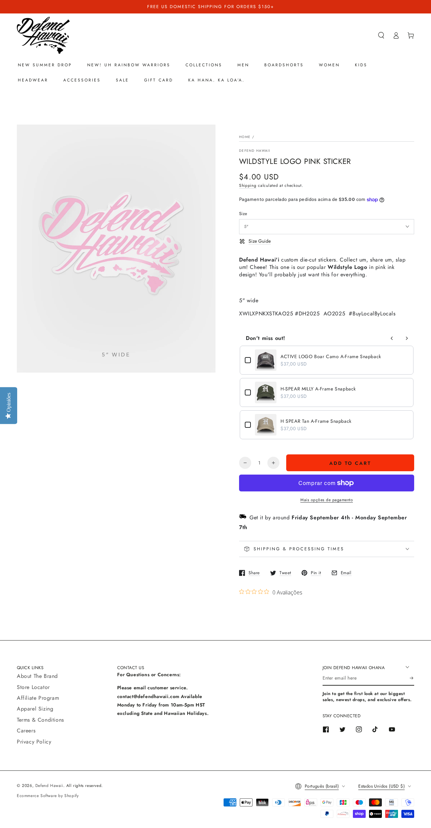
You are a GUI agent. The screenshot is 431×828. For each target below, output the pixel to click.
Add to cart (350, 463)
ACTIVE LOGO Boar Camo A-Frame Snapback (330, 356)
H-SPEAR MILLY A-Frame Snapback (318, 388)
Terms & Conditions (40, 720)
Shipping (248, 185)
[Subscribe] (412, 677)
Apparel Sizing (35, 709)
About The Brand (37, 676)
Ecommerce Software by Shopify (47, 796)
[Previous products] (392, 338)
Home (245, 136)
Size (243, 213)
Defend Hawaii (254, 150)
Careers (26, 730)
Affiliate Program (38, 698)
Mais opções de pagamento (326, 500)
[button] (381, 35)
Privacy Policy (34, 742)
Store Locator (33, 687)
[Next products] (406, 338)
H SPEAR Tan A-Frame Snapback (316, 421)
